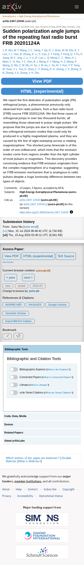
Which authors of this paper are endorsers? (32, 458)
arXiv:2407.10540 (30, 200)
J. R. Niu (7, 50)
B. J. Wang (39, 61)
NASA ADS (35, 304)
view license (8, 262)
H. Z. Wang (67, 61)
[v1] (5, 231)
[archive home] (12, 7)
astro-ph (34, 291)
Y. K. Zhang (21, 72)
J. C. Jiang (34, 50)
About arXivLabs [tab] (14, 440)
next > (28, 277)
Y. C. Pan (27, 61)
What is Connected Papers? (57, 377)
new (7, 285)
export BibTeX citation (18, 321)
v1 (32, 26)
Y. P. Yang (73, 65)
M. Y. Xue (61, 65)
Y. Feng (65, 54)
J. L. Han (13, 54)
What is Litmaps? (39, 385)
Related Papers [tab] (13, 432)
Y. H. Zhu (34, 72)
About (6, 489)
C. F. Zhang (41, 69)
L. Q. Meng (50, 57)
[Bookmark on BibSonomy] (7, 336)
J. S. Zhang (71, 69)
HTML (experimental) (42, 91)
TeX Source (66, 256)
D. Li (34, 54)
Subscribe (50, 489)
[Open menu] (76, 7)
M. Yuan (7, 69)
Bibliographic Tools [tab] (16, 349)
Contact (33, 489)
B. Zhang (25, 54)
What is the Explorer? (58, 369)
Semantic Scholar (15, 313)
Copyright (68, 489)
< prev (10, 277)
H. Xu (34, 65)
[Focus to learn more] (70, 212)
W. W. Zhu (67, 50)
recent (21, 285)
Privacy (6, 496)
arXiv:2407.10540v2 (35, 204)
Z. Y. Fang (53, 54)
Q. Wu (14, 65)
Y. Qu (45, 50)
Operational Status (51, 496)
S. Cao (43, 54)
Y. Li (31, 57)
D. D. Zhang (57, 69)
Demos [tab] (8, 424)
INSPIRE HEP (13, 304)
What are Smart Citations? (58, 392)
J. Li (25, 57)
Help (19, 489)
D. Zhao (29, 69)
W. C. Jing (16, 57)
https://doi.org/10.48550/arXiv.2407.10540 (44, 212)
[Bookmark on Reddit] (18, 336)
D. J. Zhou (55, 50)
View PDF (42, 81)
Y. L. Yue (18, 69)
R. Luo (39, 57)
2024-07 (38, 285)
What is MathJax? (29, 461)
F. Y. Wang (53, 61)
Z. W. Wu (24, 65)
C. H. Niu (15, 61)
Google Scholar (57, 304)
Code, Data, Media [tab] (15, 416)
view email (30, 226)
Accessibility (25, 496)
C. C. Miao (64, 57)
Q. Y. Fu (74, 54)
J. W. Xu (43, 65)
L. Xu (52, 65)
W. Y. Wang (20, 50)
